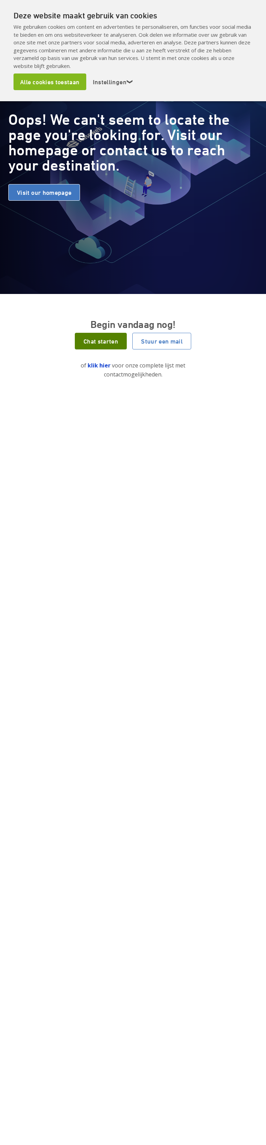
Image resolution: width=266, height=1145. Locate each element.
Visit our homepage (44, 192)
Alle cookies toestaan (50, 81)
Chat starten (100, 341)
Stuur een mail (162, 341)
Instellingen (113, 81)
